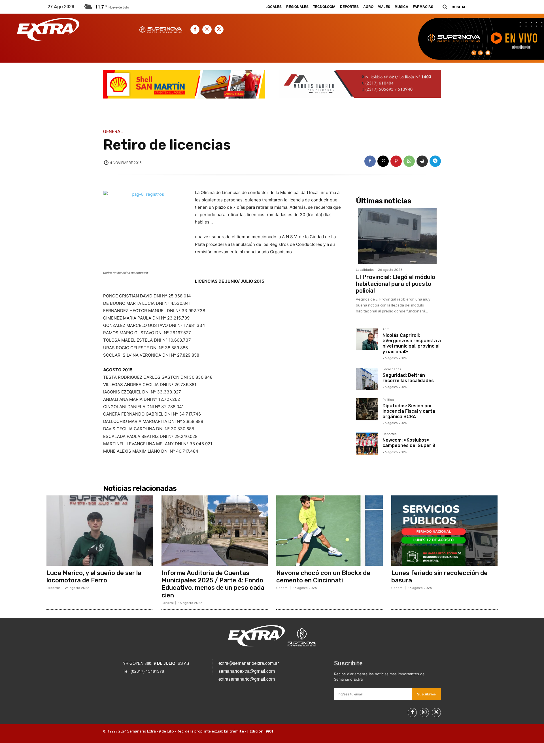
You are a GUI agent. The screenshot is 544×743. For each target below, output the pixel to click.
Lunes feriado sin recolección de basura (439, 576)
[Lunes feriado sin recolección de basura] (444, 530)
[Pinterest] (396, 161)
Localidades (365, 269)
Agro (386, 329)
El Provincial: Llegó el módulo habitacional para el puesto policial (395, 284)
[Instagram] (206, 29)
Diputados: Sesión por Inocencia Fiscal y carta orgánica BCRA (408, 411)
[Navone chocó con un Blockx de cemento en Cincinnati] (329, 530)
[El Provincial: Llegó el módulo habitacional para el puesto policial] (398, 236)
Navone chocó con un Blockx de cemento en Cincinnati (323, 576)
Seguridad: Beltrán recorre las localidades (408, 377)
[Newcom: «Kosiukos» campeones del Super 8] (367, 444)
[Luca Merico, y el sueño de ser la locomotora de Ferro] (99, 530)
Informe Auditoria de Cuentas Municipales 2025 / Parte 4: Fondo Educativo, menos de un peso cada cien (213, 584)
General (113, 131)
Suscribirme (426, 694)
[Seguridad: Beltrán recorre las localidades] (367, 379)
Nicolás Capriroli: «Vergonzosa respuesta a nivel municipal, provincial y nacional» (411, 343)
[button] (452, 7)
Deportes (389, 434)
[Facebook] (194, 29)
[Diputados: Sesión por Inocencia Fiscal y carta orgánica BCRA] (367, 409)
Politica (388, 400)
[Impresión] (422, 161)
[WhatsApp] (409, 161)
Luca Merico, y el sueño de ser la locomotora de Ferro (93, 576)
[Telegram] (435, 161)
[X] (219, 29)
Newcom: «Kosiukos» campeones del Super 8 (408, 442)
